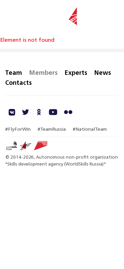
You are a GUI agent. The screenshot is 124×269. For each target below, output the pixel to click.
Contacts (18, 82)
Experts (75, 72)
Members (43, 72)
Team (13, 72)
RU (115, 16)
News (102, 72)
